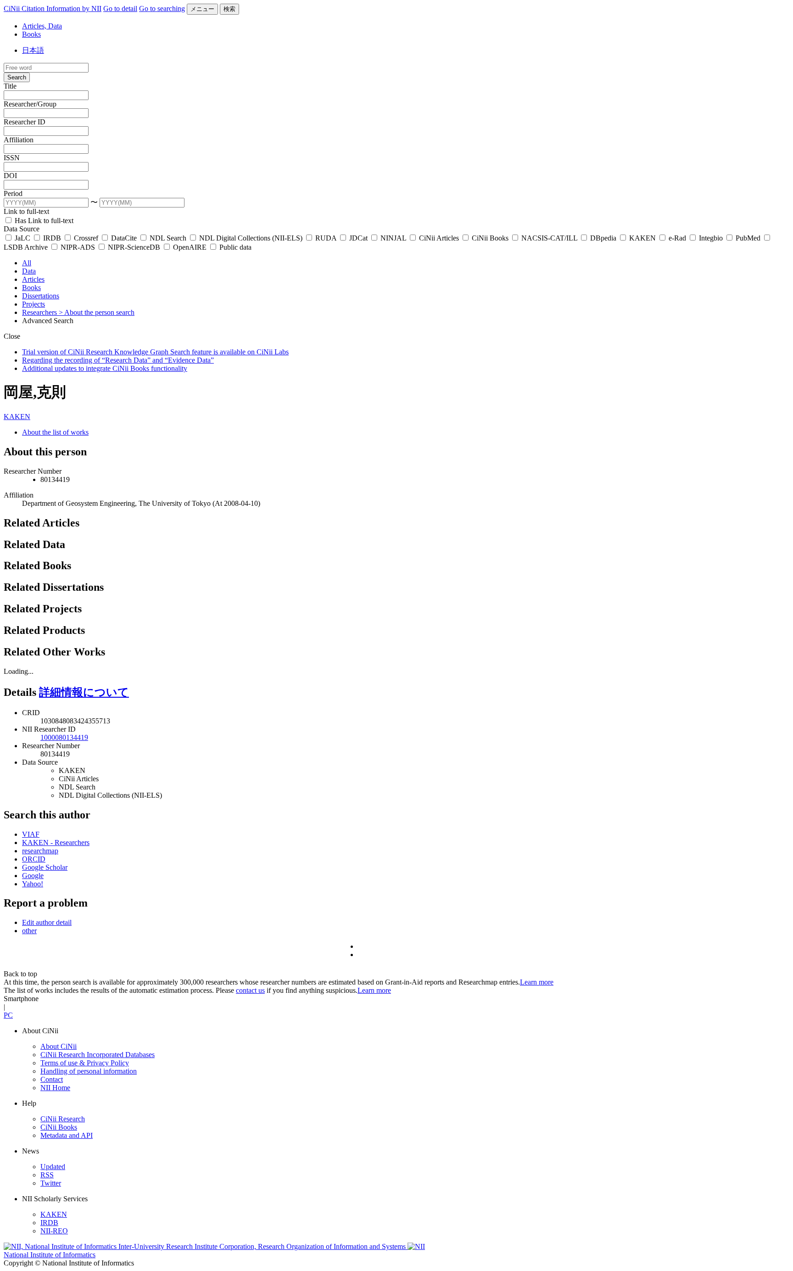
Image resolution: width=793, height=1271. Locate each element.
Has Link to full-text (43, 220)
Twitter (50, 1183)
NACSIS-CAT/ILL (549, 238)
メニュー (202, 9)
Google (33, 875)
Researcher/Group (30, 104)
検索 (229, 9)
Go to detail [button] (120, 8)
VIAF (30, 834)
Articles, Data (42, 26)
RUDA (325, 238)
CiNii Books (490, 238)
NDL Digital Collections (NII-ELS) (250, 238)
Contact (51, 1079)
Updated (52, 1166)
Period (13, 193)
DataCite (124, 238)
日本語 (33, 50)
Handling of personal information (88, 1071)
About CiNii (58, 1046)
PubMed (748, 238)
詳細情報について (84, 692)
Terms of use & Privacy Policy (84, 1063)
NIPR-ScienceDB (134, 247)
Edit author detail (47, 922)
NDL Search (168, 238)
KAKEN (642, 238)
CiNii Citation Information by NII (52, 8)
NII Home (55, 1088)
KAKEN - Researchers (55, 842)
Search (16, 77)
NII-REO (54, 1231)
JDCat (358, 238)
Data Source (21, 229)
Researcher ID (24, 122)
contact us (250, 990)
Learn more (536, 982)
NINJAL (393, 238)
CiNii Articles (439, 238)
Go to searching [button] (162, 8)
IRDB (52, 238)
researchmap (40, 851)
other (29, 931)
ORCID (33, 859)
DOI (10, 175)
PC (8, 1015)
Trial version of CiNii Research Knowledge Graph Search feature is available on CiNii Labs (155, 352)
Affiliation (19, 140)
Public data (234, 247)
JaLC (22, 238)
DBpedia (603, 238)
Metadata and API (66, 1135)
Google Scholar (44, 867)
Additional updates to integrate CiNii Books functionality (104, 368)
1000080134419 (64, 737)
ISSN (12, 158)
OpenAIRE (189, 247)
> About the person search (96, 312)
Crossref (86, 238)
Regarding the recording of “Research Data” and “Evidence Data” (118, 360)
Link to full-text (26, 211)
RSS (47, 1175)
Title (10, 86)
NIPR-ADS (78, 247)
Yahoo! (32, 884)
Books (31, 34)
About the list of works (55, 432)
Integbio (711, 238)
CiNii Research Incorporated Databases (97, 1054)
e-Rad (677, 238)
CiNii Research (62, 1119)
